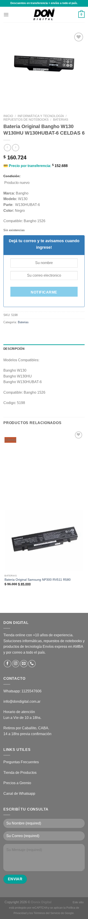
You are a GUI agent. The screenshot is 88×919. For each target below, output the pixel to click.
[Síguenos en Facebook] (7, 663)
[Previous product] (15, 147)
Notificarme (44, 292)
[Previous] (7, 100)
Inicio (8, 116)
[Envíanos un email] (24, 663)
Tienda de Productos (20, 772)
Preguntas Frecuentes (21, 762)
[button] (6, 14)
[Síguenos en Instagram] (15, 663)
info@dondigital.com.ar (21, 701)
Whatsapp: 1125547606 (22, 691)
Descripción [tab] (13, 348)
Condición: (12, 176)
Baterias (60, 119)
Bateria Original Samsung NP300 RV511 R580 (38, 579)
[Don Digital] (44, 15)
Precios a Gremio (17, 783)
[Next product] (7, 147)
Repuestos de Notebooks (26, 119)
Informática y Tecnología (41, 116)
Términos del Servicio (47, 913)
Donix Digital (41, 902)
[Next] (20, 100)
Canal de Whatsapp (19, 793)
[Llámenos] (32, 663)
